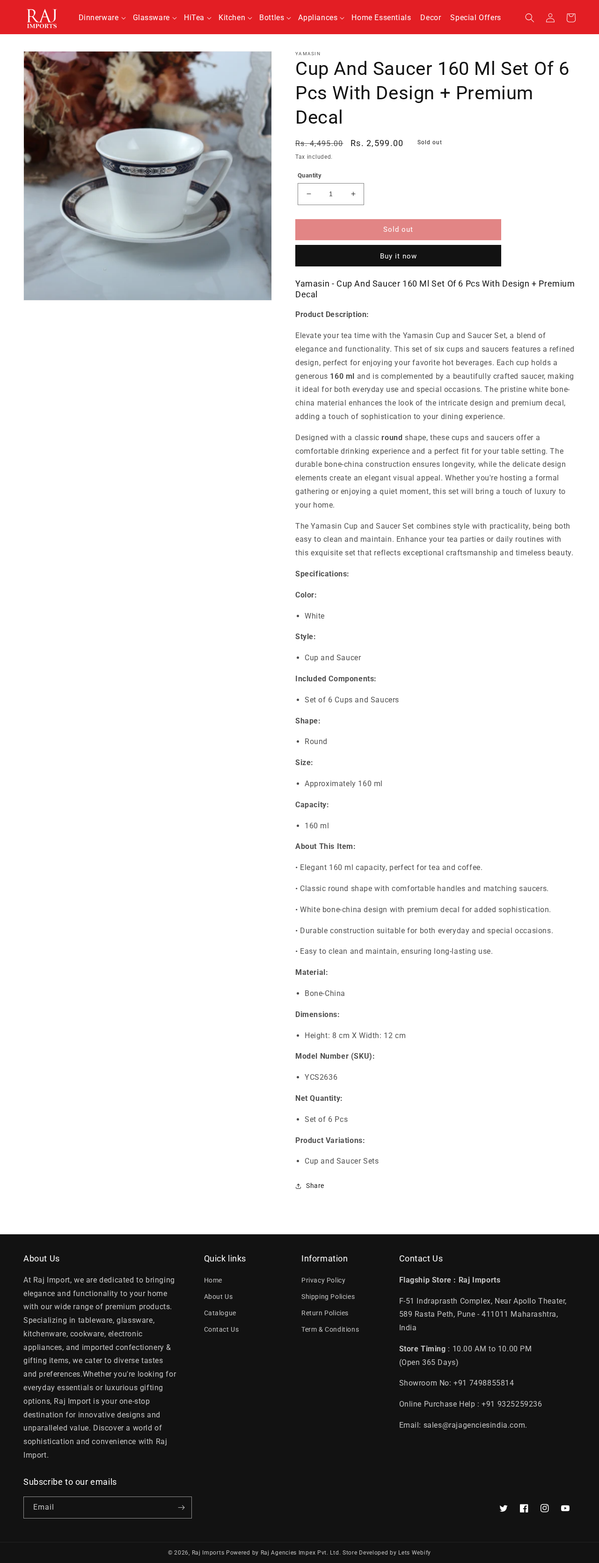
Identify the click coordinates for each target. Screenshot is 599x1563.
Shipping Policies (328, 1296)
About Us (218, 1296)
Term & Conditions (330, 1329)
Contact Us (221, 1329)
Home (213, 1280)
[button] (101, 18)
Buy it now (398, 256)
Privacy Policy (323, 1280)
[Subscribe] (181, 1508)
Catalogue (220, 1313)
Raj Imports (208, 1552)
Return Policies (325, 1313)
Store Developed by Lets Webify (387, 1552)
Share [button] (315, 1185)
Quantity (309, 175)
